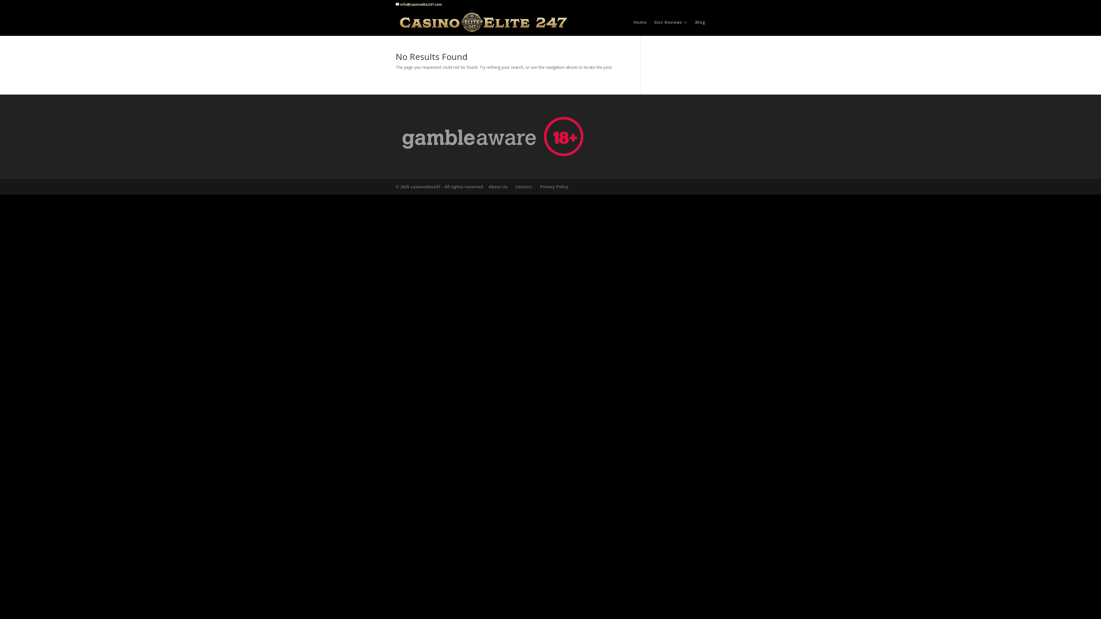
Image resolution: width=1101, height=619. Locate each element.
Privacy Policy (554, 186)
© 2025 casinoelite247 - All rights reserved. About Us (451, 186)
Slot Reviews (668, 22)
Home (640, 22)
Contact (524, 186)
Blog (700, 22)
